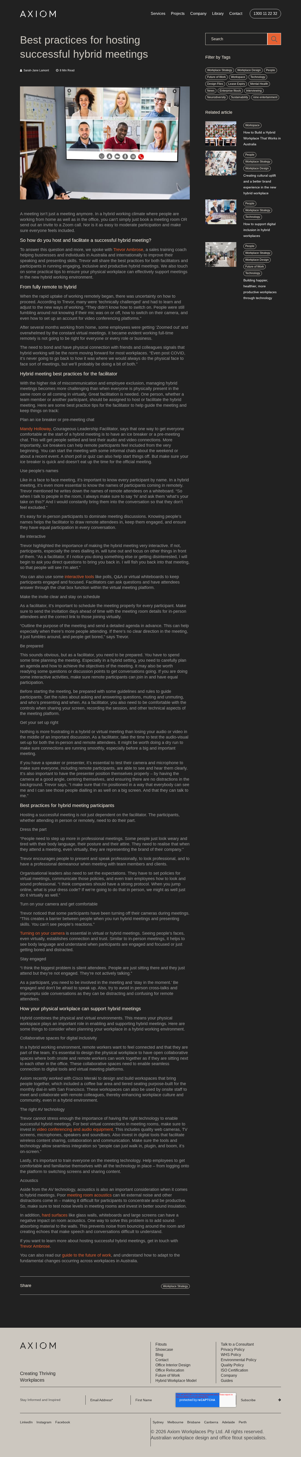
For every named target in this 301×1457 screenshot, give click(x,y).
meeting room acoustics (89, 1195)
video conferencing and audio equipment (75, 1129)
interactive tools (79, 576)
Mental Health (259, 83)
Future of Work (216, 77)
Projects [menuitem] (178, 14)
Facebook (62, 1422)
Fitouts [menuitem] (161, 1344)
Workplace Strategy (175, 1286)
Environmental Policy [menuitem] (238, 1360)
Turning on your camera (42, 933)
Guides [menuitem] (227, 1381)
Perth (243, 1422)
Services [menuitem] (158, 14)
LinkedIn (26, 1422)
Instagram (43, 1422)
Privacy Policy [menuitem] (233, 1349)
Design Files (215, 83)
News (210, 90)
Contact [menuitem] (235, 14)
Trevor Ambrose (128, 249)
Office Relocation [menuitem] (169, 1370)
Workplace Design (249, 70)
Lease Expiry (236, 83)
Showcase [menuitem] (164, 1349)
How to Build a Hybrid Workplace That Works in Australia (262, 138)
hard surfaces (54, 1215)
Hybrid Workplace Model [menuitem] (176, 1381)
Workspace (238, 77)
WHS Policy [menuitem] (231, 1355)
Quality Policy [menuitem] (232, 1365)
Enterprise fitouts (230, 90)
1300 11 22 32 (265, 14)
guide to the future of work (86, 1255)
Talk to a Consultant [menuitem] (237, 1344)
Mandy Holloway (35, 428)
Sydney (158, 1422)
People (270, 70)
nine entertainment (265, 97)
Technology (257, 77)
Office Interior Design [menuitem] (172, 1365)
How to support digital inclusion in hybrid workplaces (259, 230)
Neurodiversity (216, 97)
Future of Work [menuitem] (167, 1375)
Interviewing (254, 90)
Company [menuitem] (198, 14)
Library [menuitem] (218, 14)
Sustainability (239, 97)
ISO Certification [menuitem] (234, 1370)
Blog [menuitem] (159, 1355)
